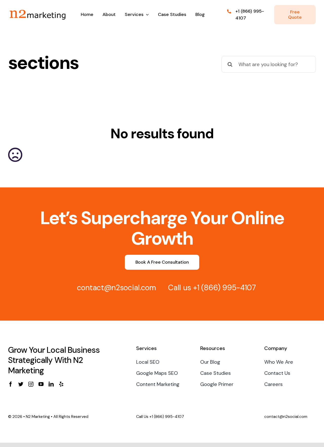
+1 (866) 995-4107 (224, 288)
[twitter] (20, 384)
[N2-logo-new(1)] (37, 7)
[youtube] (41, 384)
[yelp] (61, 384)
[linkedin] (51, 384)
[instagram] (30, 384)
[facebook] (10, 384)
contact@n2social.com (116, 288)
